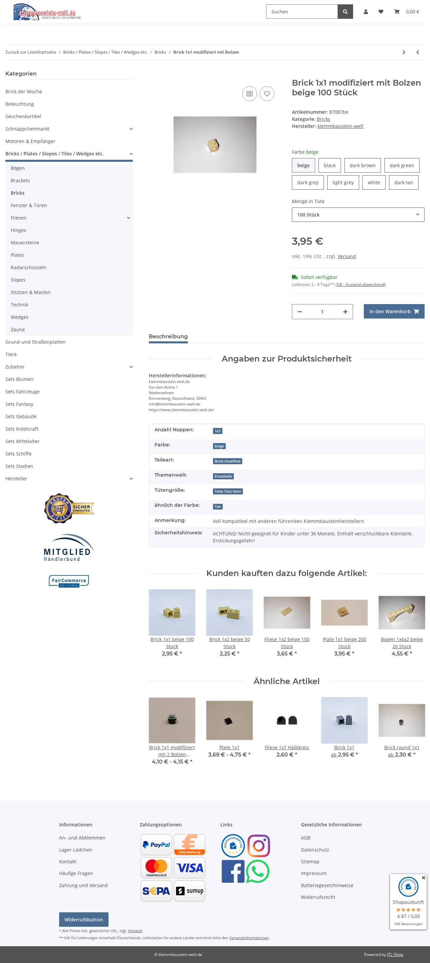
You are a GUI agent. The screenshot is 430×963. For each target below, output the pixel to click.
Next (413, 627)
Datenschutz (315, 850)
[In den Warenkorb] (154, 74)
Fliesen (19, 217)
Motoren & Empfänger (30, 141)
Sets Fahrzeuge (22, 391)
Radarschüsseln (29, 267)
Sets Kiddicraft (21, 429)
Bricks (323, 119)
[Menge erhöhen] (345, 311)
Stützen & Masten (31, 292)
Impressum (314, 873)
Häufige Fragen (76, 873)
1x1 (218, 431)
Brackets (20, 180)
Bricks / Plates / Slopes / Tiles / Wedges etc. (54, 153)
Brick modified (228, 461)
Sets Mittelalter (22, 441)
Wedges (20, 317)
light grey (346, 182)
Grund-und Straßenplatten (35, 342)
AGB (305, 837)
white (377, 182)
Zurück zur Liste (21, 52)
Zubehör (15, 367)
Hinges (18, 230)
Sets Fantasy (19, 404)
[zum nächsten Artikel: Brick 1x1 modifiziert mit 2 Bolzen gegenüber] (404, 52)
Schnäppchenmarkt (27, 129)
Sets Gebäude (21, 416)
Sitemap (310, 861)
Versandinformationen (249, 937)
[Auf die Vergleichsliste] (249, 93)
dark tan (406, 182)
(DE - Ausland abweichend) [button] (361, 284)
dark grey (310, 182)
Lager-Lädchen (75, 850)
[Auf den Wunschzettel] (267, 93)
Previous (159, 627)
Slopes (18, 280)
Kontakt (67, 861)
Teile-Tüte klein (228, 491)
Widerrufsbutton (83, 919)
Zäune (18, 329)
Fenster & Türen (29, 205)
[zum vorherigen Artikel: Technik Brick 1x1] (418, 52)
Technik (19, 304)
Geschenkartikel (23, 116)
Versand (347, 256)
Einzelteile (223, 476)
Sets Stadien (19, 466)
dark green (405, 165)
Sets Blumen (19, 379)
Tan (218, 506)
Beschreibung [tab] (168, 336)
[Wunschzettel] (381, 11)
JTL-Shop (395, 954)
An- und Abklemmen (82, 837)
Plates (17, 255)
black (332, 165)
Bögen (18, 168)
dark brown (365, 165)
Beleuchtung (19, 104)
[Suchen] (345, 11)
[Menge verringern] (299, 311)
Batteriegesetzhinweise (327, 885)
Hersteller (16, 478)
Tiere (11, 354)
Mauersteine (25, 242)
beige (306, 165)
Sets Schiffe (18, 453)
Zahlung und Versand (83, 885)
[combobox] (358, 214)
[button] (365, 11)
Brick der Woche (23, 91)
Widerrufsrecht (318, 897)
